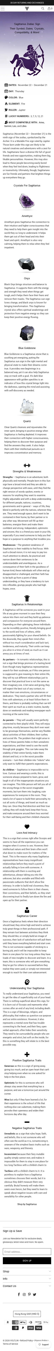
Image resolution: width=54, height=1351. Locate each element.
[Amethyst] (27, 212)
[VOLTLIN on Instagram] (24, 1295)
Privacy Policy (40, 1340)
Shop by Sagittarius (27, 1204)
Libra (23, 126)
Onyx (27, 278)
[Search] (43, 8)
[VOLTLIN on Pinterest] (29, 1295)
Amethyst (27, 216)
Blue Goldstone (27, 348)
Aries (41, 122)
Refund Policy (26, 1340)
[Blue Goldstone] (27, 344)
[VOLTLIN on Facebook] (19, 1295)
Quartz (27, 421)
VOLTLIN (14, 1340)
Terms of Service (10, 1344)
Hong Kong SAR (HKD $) (27, 1314)
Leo (14, 126)
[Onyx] (27, 274)
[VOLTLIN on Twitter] (34, 1295)
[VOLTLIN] (27, 8)
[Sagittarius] (27, 81)
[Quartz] (27, 417)
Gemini (7, 126)
